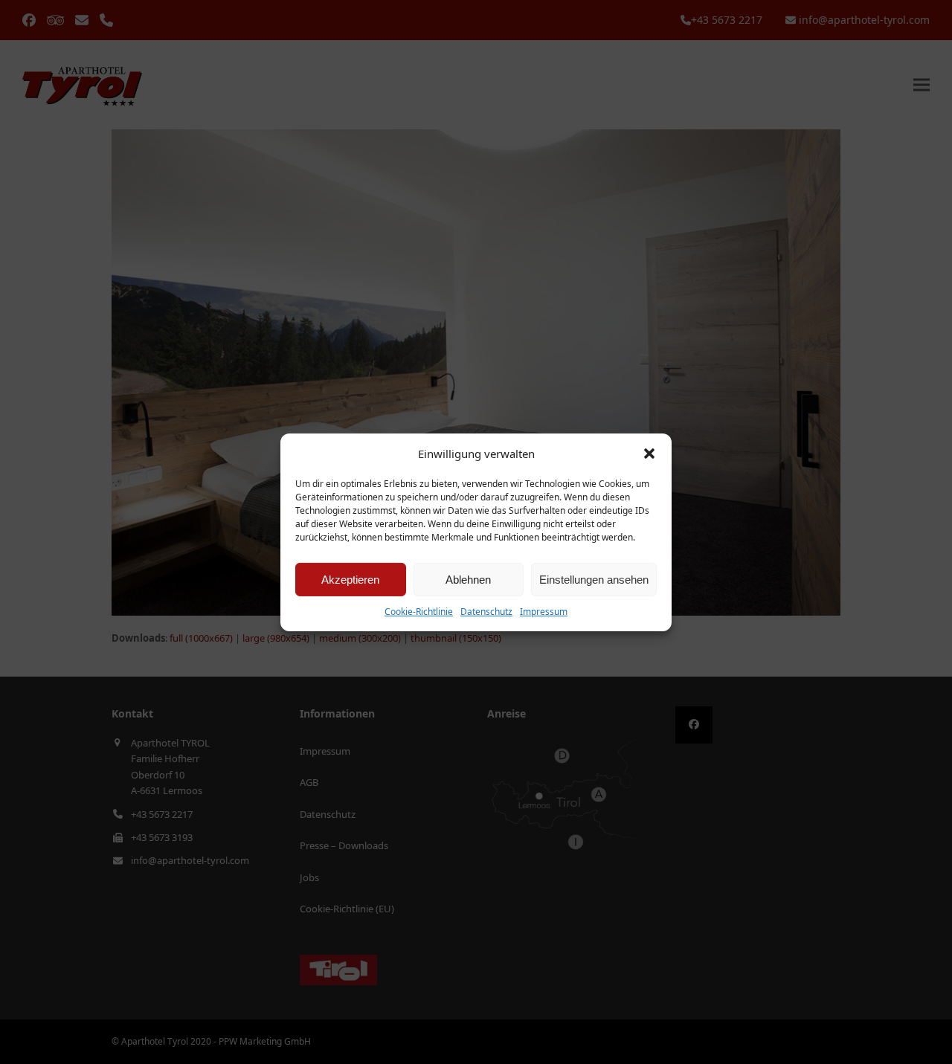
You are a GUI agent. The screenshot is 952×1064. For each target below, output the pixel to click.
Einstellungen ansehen (594, 579)
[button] (649, 453)
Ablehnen (468, 579)
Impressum (543, 611)
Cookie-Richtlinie (419, 611)
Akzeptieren (350, 579)
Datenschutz (486, 611)
